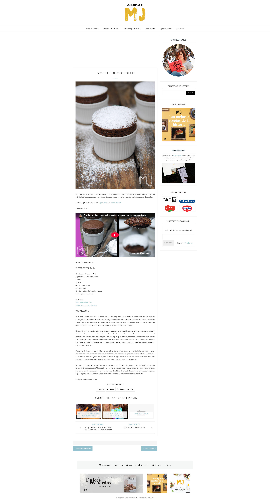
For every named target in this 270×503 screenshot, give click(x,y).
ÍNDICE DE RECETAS (92, 29)
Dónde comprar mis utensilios (86, 305)
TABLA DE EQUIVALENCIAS (132, 29)
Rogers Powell (103, 203)
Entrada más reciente (83, 448)
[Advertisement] (115, 50)
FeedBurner (189, 243)
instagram (106, 465)
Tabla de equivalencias (84, 302)
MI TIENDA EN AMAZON (110, 29)
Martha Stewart (115, 203)
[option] (89, 413)
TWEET (111, 389)
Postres (115, 78)
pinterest (145, 465)
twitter (132, 465)
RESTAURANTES (150, 29)
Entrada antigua (148, 448)
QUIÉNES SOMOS (166, 29)
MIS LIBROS (180, 29)
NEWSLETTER (178, 156)
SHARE (101, 389)
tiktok (168, 465)
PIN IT (131, 389)
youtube (158, 465)
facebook (119, 465)
